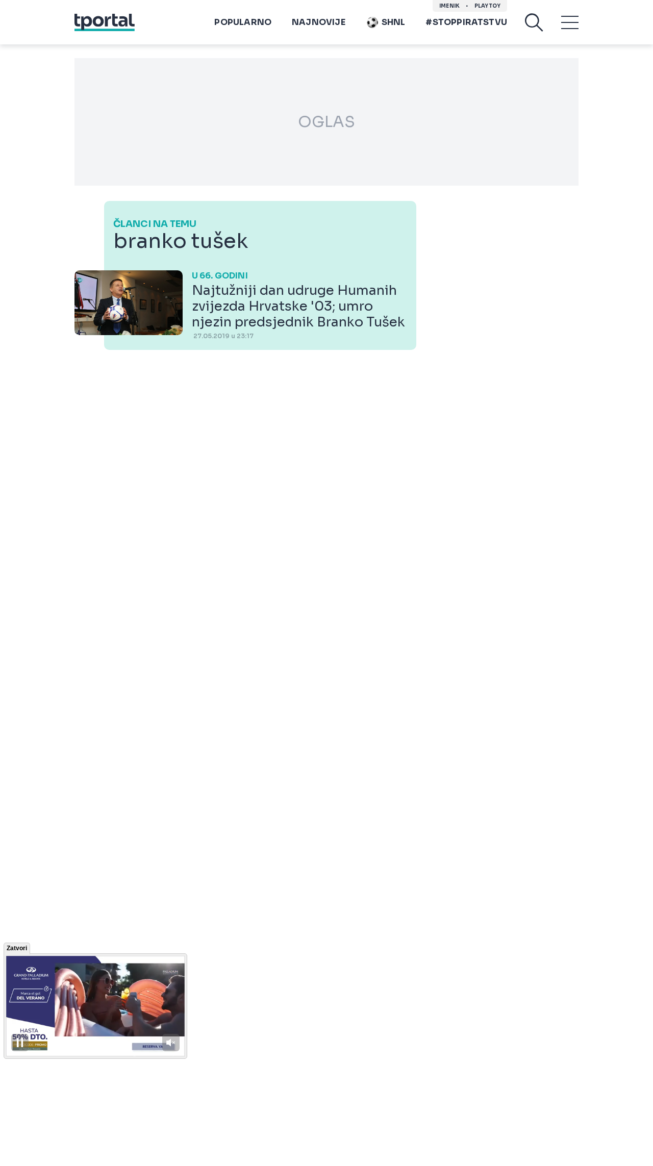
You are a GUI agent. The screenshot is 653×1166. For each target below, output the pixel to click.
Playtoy (487, 6)
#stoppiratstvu (466, 22)
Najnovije (318, 22)
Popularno (242, 22)
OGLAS (326, 122)
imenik (449, 6)
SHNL (394, 22)
